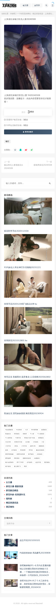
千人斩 (32, 433)
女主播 (27, 442)
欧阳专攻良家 (21, 454)
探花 (6, 450)
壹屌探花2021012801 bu (15, 341)
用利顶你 (16, 458)
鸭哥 (25, 466)
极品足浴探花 (40, 450)
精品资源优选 (37, 14)
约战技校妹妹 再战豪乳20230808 (35, 553)
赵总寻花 (38, 462)
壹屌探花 (41, 438)
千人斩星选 (8, 438)
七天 (26, 429)
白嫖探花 (37, 458)
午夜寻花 (18, 438)
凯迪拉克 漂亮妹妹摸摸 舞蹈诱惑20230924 (23, 413)
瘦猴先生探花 (27, 458)
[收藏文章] (15, 150)
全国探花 (44, 429)
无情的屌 (22, 450)
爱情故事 (8, 458)
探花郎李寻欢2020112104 (16, 231)
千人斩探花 (40, 433)
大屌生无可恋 (18, 442)
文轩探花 (14, 450)
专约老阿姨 (34, 429)
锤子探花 (8, 466)
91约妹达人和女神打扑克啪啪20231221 (22, 267)
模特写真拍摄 (9, 454)
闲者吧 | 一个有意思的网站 (20, 14)
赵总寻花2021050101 (30, 540)
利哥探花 (16, 433)
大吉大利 (8, 442)
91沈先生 (19, 429)
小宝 (42, 442)
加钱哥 (25, 433)
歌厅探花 (31, 454)
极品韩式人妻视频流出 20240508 (13, 166)
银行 (7, 141)
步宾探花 (39, 454)
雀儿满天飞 (17, 466)
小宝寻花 (8, 446)
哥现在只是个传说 (29, 438)
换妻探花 (41, 446)
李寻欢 (31, 450)
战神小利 (32, 446)
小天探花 (35, 442)
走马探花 (29, 462)
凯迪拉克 (8, 433)
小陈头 (16, 446)
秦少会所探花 (9, 462)
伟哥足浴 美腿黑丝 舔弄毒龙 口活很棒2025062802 (27, 377)
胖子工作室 (20, 462)
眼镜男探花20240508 (43, 165)
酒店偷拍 (47, 462)
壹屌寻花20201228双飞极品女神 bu (20, 304)
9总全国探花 (9, 429)
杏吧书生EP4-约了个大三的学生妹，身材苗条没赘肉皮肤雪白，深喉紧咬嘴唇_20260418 (35, 584)
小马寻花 (24, 446)
